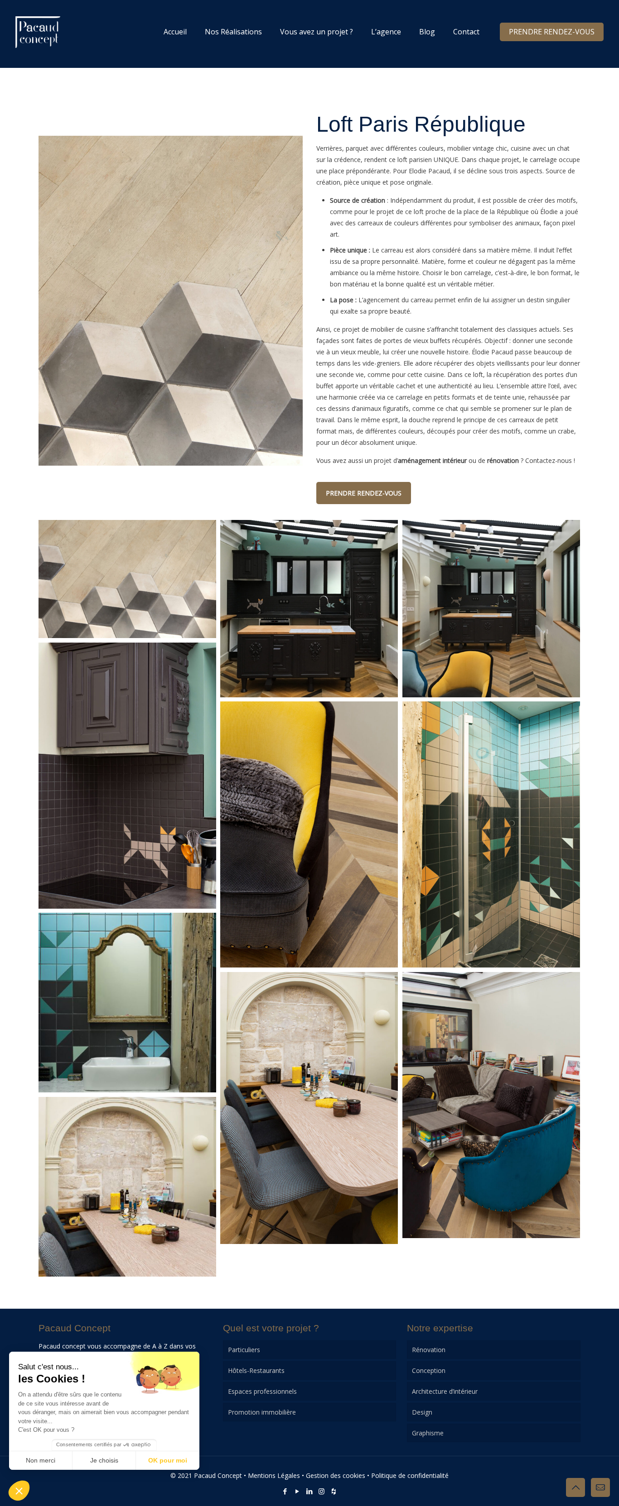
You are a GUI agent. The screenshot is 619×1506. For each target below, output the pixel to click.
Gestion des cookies (335, 1475)
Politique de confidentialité (410, 1475)
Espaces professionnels (262, 1391)
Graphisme (428, 1433)
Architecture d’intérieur (445, 1391)
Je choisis (104, 1460)
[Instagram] (321, 1491)
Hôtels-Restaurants (256, 1370)
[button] (19, 1490)
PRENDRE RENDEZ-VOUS (552, 32)
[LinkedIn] (309, 1491)
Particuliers (244, 1349)
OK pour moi (167, 1460)
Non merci (40, 1460)
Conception (428, 1370)
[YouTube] (297, 1491)
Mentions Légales (274, 1475)
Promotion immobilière (262, 1412)
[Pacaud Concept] (38, 31)
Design (422, 1412)
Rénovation (428, 1349)
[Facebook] (285, 1491)
